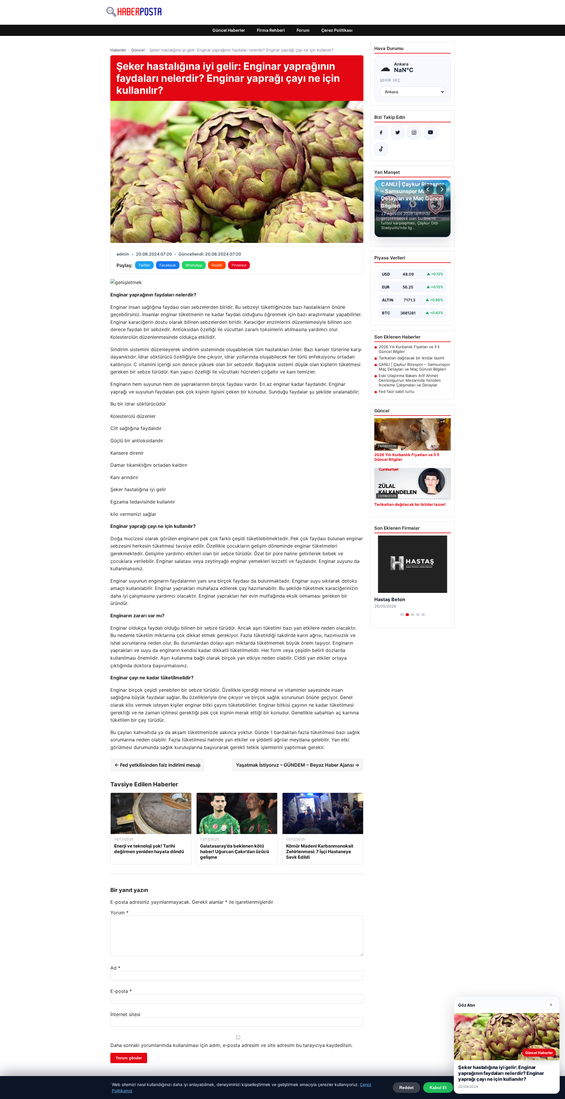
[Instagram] (414, 132)
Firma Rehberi (271, 30)
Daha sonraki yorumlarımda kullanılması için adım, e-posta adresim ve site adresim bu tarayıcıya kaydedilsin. (231, 1045)
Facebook (167, 265)
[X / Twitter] (397, 132)
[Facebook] (381, 132)
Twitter (144, 265)
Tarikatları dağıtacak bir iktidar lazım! (411, 358)
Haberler (118, 50)
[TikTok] (381, 149)
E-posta (121, 991)
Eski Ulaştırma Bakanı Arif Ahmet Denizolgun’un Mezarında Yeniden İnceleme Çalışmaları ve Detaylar (410, 380)
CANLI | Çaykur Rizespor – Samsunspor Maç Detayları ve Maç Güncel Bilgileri (414, 366)
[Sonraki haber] (441, 189)
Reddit (217, 265)
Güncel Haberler (228, 30)
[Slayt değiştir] (402, 614)
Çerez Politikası (337, 30)
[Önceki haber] (429, 189)
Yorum (119, 912)
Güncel (137, 50)
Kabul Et (438, 1087)
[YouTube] (430, 132)
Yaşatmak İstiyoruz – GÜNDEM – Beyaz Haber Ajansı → (297, 765)
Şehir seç (390, 80)
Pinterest (239, 265)
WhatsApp (193, 265)
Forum (303, 30)
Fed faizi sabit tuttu (396, 391)
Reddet (406, 1087)
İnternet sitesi (125, 1014)
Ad (115, 968)
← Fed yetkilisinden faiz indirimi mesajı (157, 765)
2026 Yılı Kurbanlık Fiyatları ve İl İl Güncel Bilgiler (409, 349)
